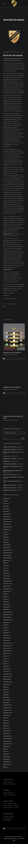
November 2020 (7, 676)
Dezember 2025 (7, 519)
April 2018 (5, 754)
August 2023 (6, 591)
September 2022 (7, 619)
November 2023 (7, 583)
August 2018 (6, 746)
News (21, 52)
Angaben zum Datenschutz (10, 838)
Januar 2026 (6, 516)
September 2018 (7, 743)
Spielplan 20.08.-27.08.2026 (12, 387)
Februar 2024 (6, 576)
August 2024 (6, 560)
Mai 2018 (5, 751)
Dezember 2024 (7, 550)
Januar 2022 (6, 640)
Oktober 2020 (6, 679)
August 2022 (6, 622)
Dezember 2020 (7, 674)
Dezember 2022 (7, 612)
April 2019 (5, 725)
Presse (15, 355)
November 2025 (7, 521)
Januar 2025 (6, 547)
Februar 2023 (6, 607)
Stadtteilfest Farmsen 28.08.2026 (11, 466)
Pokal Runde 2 (6, 456)
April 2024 (5, 570)
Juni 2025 (5, 534)
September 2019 (7, 712)
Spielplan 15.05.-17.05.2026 (9, 487)
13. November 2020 (9, 51)
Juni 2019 (5, 720)
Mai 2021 (5, 661)
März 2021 (5, 666)
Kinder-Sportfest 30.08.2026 (9, 464)
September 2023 (7, 588)
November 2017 (7, 762)
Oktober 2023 (6, 586)
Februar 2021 (6, 669)
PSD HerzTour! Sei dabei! (9, 474)
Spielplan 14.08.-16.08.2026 (9, 458)
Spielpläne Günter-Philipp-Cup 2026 (11, 452)
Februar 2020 (6, 700)
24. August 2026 (7, 355)
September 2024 (7, 558)
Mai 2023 (5, 599)
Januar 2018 (6, 759)
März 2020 (5, 697)
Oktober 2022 (6, 617)
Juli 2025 (5, 532)
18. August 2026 (7, 420)
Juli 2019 (5, 718)
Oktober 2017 (6, 764)
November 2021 (7, 645)
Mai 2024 (5, 568)
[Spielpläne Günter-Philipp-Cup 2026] (14, 403)
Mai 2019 (5, 723)
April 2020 (5, 694)
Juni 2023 (5, 596)
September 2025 (7, 527)
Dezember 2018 (7, 736)
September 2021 (7, 650)
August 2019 (6, 715)
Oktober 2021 (6, 648)
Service (5, 53)
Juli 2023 (5, 594)
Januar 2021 (6, 671)
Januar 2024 (6, 578)
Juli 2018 (5, 749)
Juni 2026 (5, 503)
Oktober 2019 (6, 710)
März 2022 (5, 635)
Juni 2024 (5, 565)
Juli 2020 (5, 687)
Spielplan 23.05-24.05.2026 (9, 485)
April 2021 (5, 663)
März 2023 (5, 604)
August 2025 (6, 529)
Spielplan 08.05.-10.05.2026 (9, 490)
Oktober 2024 (6, 555)
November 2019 (7, 707)
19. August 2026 (7, 389)
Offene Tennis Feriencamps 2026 (11, 481)
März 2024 (5, 573)
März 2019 (5, 728)
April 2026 (5, 508)
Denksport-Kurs (7, 461)
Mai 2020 (5, 692)
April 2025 (5, 539)
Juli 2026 (5, 501)
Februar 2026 (6, 514)
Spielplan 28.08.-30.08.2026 (12, 352)
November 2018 (7, 738)
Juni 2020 (5, 689)
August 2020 (6, 684)
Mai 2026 (5, 506)
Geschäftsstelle (9, 52)
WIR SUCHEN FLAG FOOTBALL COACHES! (13, 477)
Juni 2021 (5, 658)
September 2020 (7, 681)
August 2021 (6, 653)
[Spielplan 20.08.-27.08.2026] (14, 371)
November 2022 (7, 614)
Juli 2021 (5, 656)
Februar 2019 (6, 731)
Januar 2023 (6, 609)
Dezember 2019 (7, 705)
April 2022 (5, 632)
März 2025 (5, 542)
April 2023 (5, 601)
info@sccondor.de (7, 234)
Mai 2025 (5, 537)
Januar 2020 (6, 702)
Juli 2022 (5, 625)
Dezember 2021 (7, 643)
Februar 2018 (6, 756)
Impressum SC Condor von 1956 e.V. (13, 836)
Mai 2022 (5, 630)
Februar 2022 (6, 638)
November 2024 (7, 552)
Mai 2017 (5, 767)
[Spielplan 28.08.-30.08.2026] (14, 336)
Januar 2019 (6, 733)
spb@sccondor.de (7, 269)
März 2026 (5, 511)
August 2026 (6, 498)
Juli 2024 (5, 563)
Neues (17, 52)
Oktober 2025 (6, 524)
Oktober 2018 (6, 741)
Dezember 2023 (7, 581)
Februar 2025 (6, 545)
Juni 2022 (5, 627)
